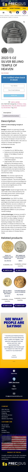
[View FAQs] (14, 371)
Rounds (14, 106)
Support (14, 389)
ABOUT (4, 8)
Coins (11, 15)
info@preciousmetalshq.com (14, 396)
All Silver (7, 15)
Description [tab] (7, 113)
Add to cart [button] (8, 270)
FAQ (24, 8)
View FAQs (14, 373)
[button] (3, 12)
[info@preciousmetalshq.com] (14, 393)
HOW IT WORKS (15, 8)
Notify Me (14, 95)
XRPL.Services (14, 382)
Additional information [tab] (11, 116)
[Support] (14, 386)
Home (1, 15)
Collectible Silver (6, 106)
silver (15, 108)
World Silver (18, 15)
